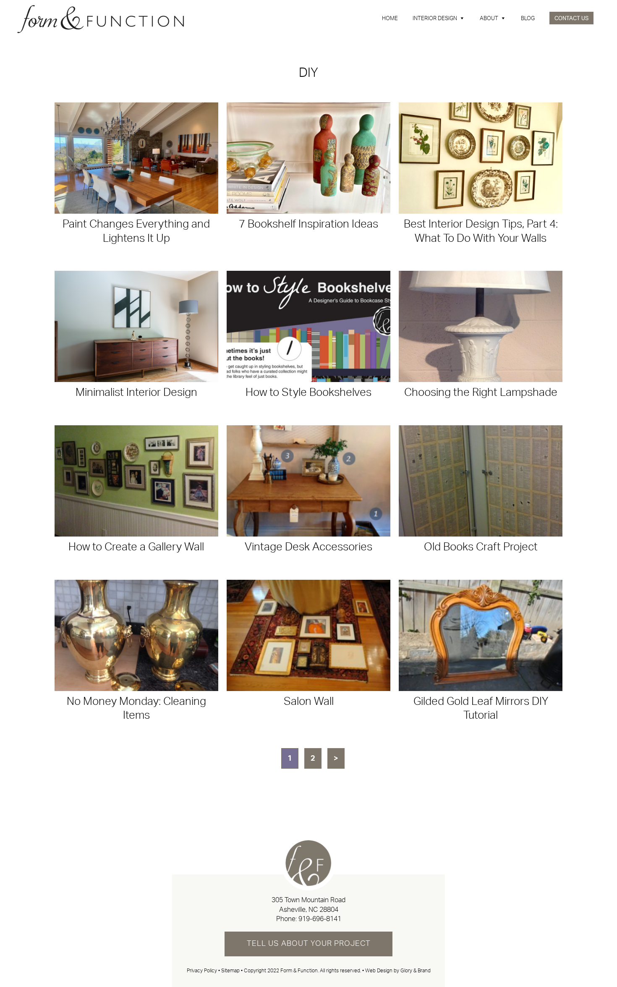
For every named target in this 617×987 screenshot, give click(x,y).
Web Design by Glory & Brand (398, 970)
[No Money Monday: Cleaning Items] (136, 635)
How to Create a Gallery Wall (136, 547)
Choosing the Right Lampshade (480, 392)
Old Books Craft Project (481, 547)
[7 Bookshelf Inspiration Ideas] (308, 158)
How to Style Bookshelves (308, 392)
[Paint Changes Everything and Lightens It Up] (136, 158)
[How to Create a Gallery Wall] (136, 481)
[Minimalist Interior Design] (136, 326)
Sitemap (230, 970)
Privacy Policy (202, 970)
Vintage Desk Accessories (308, 547)
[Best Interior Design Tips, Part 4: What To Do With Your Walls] (480, 158)
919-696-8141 (319, 919)
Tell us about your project (309, 944)
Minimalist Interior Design (136, 392)
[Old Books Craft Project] (480, 481)
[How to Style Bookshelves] (308, 326)
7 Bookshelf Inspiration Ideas (308, 224)
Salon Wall (309, 701)
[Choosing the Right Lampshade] (480, 326)
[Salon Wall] (308, 635)
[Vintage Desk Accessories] (308, 481)
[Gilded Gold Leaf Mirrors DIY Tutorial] (480, 635)
